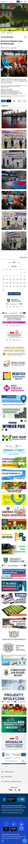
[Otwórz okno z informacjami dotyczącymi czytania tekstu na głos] (2, 37)
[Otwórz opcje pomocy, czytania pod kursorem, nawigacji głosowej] (25, 841)
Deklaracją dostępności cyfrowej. (15, 812)
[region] (14, 277)
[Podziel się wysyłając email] (14, 101)
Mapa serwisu (14, 787)
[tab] (18, 2)
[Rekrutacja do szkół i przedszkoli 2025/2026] (14, 301)
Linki (11, 1)
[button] (10, 789)
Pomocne (3, 1)
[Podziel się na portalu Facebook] (3, 101)
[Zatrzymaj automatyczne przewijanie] (14, 307)
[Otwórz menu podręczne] (25, 6)
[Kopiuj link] (24, 101)
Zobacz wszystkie (14, 293)
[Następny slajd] (10, 307)
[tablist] (21, 1)
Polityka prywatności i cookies (19, 836)
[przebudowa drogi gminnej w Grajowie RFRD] (14, 334)
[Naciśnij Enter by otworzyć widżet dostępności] (21, 6)
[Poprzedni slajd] (7, 307)
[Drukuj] (25, 37)
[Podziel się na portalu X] (8, 101)
